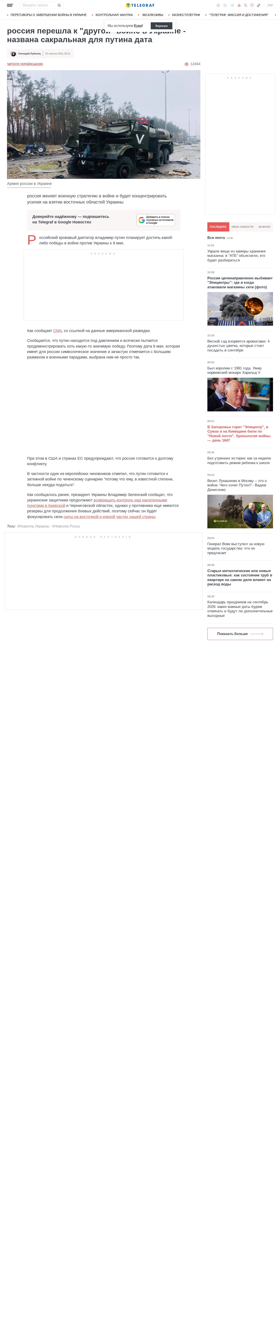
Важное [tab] (264, 226)
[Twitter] (246, 5)
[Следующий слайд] (275, 15)
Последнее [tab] (218, 226)
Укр (270, 5)
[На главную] (140, 5)
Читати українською (25, 64)
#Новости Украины (33, 526)
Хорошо (161, 26)
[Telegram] (232, 5)
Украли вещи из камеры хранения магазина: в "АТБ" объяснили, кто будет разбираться (236, 255)
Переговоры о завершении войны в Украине (49, 15)
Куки (138, 26)
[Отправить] (59, 5)
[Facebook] (218, 5)
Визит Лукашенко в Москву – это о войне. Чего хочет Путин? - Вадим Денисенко (237, 485)
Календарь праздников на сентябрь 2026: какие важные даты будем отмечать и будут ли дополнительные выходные (240, 609)
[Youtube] (239, 5)
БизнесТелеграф (186, 15)
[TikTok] (258, 5)
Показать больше (232, 634)
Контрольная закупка (114, 15)
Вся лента (216, 238)
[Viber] (225, 5)
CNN (57, 331)
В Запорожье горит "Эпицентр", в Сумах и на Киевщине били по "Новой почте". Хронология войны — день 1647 (239, 433)
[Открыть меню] (10, 5)
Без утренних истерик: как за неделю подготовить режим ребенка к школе (239, 460)
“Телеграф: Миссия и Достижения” (238, 15)
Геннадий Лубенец (29, 53)
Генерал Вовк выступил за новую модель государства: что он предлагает (235, 548)
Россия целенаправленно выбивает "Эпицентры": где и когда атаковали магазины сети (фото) (240, 282)
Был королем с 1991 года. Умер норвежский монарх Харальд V (234, 370)
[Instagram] (252, 5)
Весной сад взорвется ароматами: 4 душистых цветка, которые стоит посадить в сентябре (238, 345)
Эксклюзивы (152, 15)
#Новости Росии (66, 526)
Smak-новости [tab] (242, 226)
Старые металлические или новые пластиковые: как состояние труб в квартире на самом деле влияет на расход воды (239, 577)
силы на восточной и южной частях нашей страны (109, 517)
